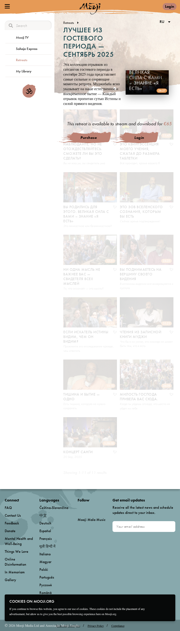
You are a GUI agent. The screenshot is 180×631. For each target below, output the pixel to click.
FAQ (8, 507)
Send (169, 526)
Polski (43, 569)
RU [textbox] (162, 21)
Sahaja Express (26, 48)
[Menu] (7, 6)
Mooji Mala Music (91, 520)
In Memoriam (15, 572)
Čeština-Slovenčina (53, 507)
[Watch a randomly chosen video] (29, 96)
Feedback (12, 523)
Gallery (10, 579)
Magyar (45, 561)
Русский (45, 585)
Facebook (79, 508)
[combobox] (164, 22)
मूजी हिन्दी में (47, 546)
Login (169, 6)
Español (45, 530)
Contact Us (13, 515)
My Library (23, 71)
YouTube (87, 508)
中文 (43, 515)
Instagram (97, 507)
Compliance (117, 625)
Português (46, 577)
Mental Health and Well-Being (19, 541)
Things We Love (16, 551)
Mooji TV (22, 37)
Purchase (88, 137)
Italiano (45, 554)
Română (45, 592)
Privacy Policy (96, 625)
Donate (10, 530)
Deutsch (45, 523)
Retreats (21, 60)
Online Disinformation (15, 562)
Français (45, 538)
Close (169, 601)
